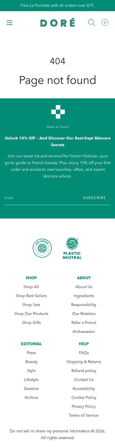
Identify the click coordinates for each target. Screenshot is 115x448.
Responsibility (83, 304)
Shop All (31, 287)
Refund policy (83, 370)
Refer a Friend (83, 322)
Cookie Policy (83, 397)
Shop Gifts (31, 322)
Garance (31, 388)
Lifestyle (31, 379)
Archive (31, 397)
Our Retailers (83, 313)
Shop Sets (31, 304)
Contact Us (84, 379)
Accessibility (84, 388)
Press (31, 352)
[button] (9, 22)
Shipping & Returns (83, 361)
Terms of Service (84, 415)
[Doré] (57, 22)
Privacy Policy (84, 406)
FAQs (84, 352)
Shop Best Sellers (31, 295)
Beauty (31, 361)
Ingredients (84, 295)
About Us (83, 287)
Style (31, 370)
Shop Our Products (31, 313)
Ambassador (84, 331)
